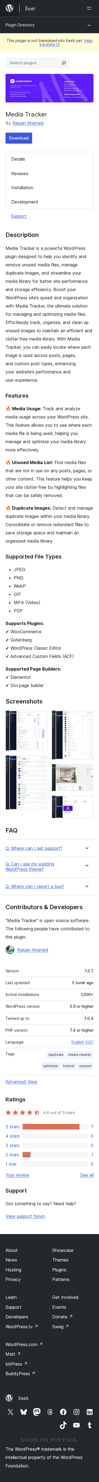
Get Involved (65, 1297)
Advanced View (21, 1081)
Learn (11, 1297)
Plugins (59, 1269)
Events (59, 1307)
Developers (17, 1316)
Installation (22, 187)
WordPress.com (24, 1344)
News (11, 1260)
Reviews (19, 173)
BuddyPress (20, 1373)
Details (18, 159)
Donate (62, 1316)
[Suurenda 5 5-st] (86, 803)
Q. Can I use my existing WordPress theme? (30, 866)
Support (19, 216)
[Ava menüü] (90, 8)
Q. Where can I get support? (34, 848)
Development (24, 202)
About (12, 1250)
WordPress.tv (22, 1326)
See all (87, 1175)
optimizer (51, 1066)
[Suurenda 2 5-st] (40, 762)
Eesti (23, 1398)
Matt (13, 1354)
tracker (69, 1066)
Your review (17, 1175)
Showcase (62, 1250)
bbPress (17, 1364)
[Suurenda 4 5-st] (86, 771)
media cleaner (79, 1055)
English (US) (83, 1042)
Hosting (13, 1269)
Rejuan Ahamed (28, 123)
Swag (60, 1326)
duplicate (56, 1055)
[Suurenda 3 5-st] (86, 718)
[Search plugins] (63, 62)
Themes (60, 1260)
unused (85, 1066)
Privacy (13, 1279)
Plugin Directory (20, 25)
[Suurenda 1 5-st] (40, 718)
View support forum (25, 1216)
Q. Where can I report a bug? (35, 886)
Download (19, 138)
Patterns (61, 1279)
